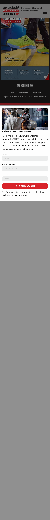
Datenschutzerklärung (16, 192)
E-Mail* (5, 175)
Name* (5, 154)
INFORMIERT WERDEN (25, 186)
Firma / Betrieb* (9, 164)
